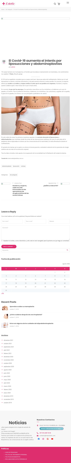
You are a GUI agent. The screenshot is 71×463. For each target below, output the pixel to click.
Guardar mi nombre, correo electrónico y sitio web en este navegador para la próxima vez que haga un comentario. (36, 241)
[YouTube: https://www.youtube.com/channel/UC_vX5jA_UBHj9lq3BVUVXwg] (52, 438)
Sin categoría (9, 9)
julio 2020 (7, 373)
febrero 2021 (8, 353)
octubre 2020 (8, 363)
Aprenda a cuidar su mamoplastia (22, 307)
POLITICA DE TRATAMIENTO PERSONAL (16, 454)
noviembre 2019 (9, 399)
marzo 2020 (7, 386)
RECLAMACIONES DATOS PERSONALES (16, 459)
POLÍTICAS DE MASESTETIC (12, 457)
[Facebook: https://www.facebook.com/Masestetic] (38, 438)
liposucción (16, 166)
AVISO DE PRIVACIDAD (11, 452)
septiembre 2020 (9, 366)
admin (13, 67)
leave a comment (8, 246)
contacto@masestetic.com (47, 435)
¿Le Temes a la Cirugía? (8, 431)
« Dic (2, 293)
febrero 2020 (8, 389)
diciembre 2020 (8, 357)
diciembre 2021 (8, 340)
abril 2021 (7, 350)
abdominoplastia (6, 166)
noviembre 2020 (9, 360)
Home (2, 9)
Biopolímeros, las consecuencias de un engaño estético (17, 439)
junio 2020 (7, 376)
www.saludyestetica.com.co (15, 158)
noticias (23, 166)
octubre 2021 (8, 343)
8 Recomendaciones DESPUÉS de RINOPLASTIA (15, 433)
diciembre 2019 (8, 396)
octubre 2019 (8, 402)
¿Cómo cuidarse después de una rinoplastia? (26, 315)
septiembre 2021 (9, 347)
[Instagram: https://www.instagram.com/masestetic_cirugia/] (43, 438)
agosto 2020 (7, 370)
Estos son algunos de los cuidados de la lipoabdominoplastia (31, 323)
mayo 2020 (7, 380)
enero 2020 (7, 393)
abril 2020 (7, 383)
